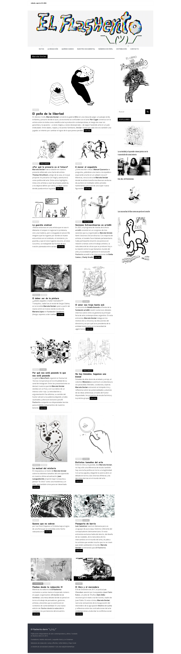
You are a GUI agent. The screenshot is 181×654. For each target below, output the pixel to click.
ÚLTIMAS (86, 301)
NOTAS (41, 49)
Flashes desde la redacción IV (47, 587)
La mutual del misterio (44, 468)
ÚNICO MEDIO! (44, 164)
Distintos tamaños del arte (89, 462)
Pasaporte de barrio (85, 523)
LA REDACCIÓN (37, 584)
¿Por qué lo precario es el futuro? (50, 166)
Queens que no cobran (43, 523)
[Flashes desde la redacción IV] (51, 559)
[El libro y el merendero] (94, 559)
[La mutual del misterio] (51, 416)
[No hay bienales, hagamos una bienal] (94, 338)
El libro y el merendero (87, 587)
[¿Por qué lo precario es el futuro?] (51, 139)
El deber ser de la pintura (45, 298)
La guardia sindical (42, 224)
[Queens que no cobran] (51, 496)
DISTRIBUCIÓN (121, 49)
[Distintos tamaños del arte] (94, 416)
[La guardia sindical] (51, 197)
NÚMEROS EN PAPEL (105, 49)
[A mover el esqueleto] (94, 139)
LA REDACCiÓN (53, 49)
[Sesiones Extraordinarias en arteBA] (94, 197)
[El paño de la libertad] (73, 61)
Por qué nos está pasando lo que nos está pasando (49, 374)
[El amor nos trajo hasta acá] (94, 266)
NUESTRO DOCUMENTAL (86, 49)
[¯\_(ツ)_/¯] (90, 12)
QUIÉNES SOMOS (68, 49)
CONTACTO (134, 49)
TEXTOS (35, 110)
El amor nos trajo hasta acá (89, 304)
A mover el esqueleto (86, 166)
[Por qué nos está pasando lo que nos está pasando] (51, 338)
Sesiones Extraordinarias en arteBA (93, 224)
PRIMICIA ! (36, 295)
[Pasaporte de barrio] (94, 496)
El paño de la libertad (48, 113)
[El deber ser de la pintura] (51, 266)
